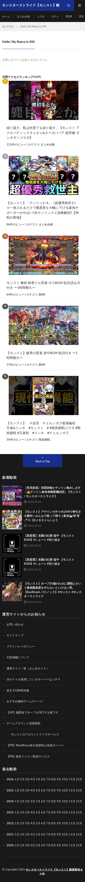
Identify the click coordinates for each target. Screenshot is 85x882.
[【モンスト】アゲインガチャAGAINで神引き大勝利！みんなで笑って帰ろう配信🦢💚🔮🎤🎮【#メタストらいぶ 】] (12, 519)
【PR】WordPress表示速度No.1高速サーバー (35, 745)
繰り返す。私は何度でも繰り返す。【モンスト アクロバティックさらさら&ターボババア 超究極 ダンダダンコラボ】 (43, 132)
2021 (10, 834)
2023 (10, 812)
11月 (72, 790)
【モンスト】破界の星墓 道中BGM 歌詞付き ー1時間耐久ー (42, 355)
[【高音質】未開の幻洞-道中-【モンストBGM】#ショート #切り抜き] (12, 543)
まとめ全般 (23, 16)
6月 (43, 779)
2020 (10, 845)
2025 (10, 790)
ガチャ (55, 16)
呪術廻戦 (44, 439)
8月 (53, 779)
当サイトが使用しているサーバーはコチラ (33, 679)
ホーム (6, 16)
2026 (10, 779)
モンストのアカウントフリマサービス (35, 734)
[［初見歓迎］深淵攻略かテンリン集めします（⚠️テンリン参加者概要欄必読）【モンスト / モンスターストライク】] (12, 495)
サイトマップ (15, 635)
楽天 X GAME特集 (18, 690)
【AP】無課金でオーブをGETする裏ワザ (32, 712)
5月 (38, 779)
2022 (10, 823)
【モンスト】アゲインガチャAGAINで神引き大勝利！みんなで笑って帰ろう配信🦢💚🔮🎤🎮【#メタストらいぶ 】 (52, 516)
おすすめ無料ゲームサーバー (25, 701)
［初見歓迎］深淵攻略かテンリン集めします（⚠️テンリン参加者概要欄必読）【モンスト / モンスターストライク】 (52, 492)
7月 (48, 779)
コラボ (40, 16)
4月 (33, 779)
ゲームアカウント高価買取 (24, 723)
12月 (79, 790)
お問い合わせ (15, 624)
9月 (59, 790)
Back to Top (43, 461)
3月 (27, 779)
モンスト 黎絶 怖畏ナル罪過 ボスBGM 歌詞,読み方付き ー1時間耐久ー (43, 285)
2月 (22, 779)
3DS (81, 16)
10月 (65, 790)
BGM (69, 16)
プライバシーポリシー (21, 646)
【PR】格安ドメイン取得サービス (28, 756)
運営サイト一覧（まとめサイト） (28, 668)
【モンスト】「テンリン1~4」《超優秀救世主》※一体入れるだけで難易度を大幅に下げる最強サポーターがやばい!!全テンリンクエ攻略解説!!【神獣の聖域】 (43, 210)
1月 (17, 779)
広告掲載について (18, 657)
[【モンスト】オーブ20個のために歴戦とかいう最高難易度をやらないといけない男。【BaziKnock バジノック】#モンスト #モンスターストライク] (12, 591)
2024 (10, 801)
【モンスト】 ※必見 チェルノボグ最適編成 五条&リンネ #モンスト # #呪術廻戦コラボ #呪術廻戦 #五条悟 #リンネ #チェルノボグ (44, 428)
